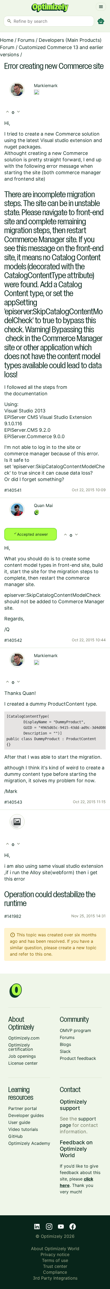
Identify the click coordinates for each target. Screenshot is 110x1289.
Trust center (55, 1266)
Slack (65, 1051)
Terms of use (55, 1260)
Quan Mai (43, 505)
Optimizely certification (20, 1047)
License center (23, 1063)
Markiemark (46, 85)
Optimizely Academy (29, 1143)
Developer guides (26, 1115)
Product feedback (78, 1058)
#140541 (12, 490)
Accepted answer (30, 534)
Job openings (22, 1056)
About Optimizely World (55, 1248)
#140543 (13, 802)
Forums (26, 40)
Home (6, 40)
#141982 (12, 916)
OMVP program (75, 1030)
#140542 (13, 640)
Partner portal (22, 1108)
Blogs (65, 1044)
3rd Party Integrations (55, 1278)
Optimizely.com (24, 1038)
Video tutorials (23, 1129)
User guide (19, 1122)
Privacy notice (55, 1254)
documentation (30, 393)
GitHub (15, 1136)
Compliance (55, 1272)
